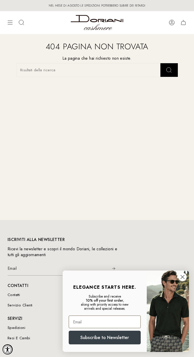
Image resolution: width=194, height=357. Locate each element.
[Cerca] (169, 70)
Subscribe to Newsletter (104, 337)
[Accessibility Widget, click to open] (8, 349)
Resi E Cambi (19, 338)
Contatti (14, 295)
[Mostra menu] (10, 22)
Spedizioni (16, 327)
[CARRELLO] (183, 22)
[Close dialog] (182, 277)
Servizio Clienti (20, 305)
